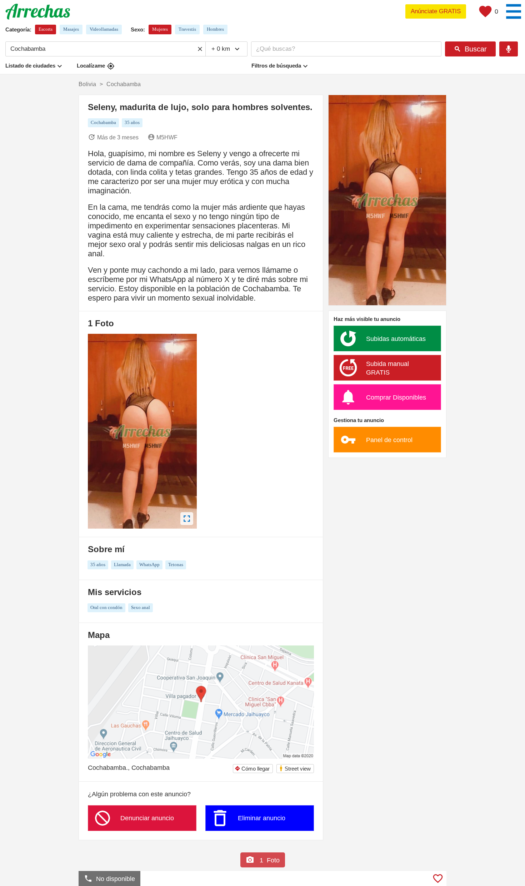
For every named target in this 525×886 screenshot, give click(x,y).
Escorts (45, 29)
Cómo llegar (252, 769)
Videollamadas (104, 29)
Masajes (71, 29)
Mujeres (160, 29)
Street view (295, 768)
